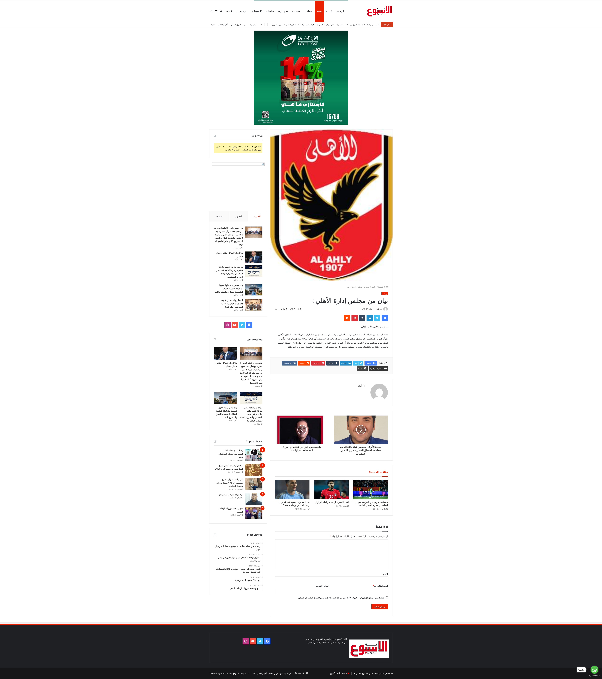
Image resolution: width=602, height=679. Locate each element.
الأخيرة (257, 216)
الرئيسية (340, 11)
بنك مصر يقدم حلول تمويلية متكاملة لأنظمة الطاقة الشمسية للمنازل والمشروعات (229, 288)
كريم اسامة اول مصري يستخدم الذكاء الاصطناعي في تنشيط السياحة (229, 482)
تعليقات (219, 216)
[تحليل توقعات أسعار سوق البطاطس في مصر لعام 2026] (253, 470)
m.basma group (217, 673)
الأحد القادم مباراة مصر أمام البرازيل (332, 502)
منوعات (255, 11)
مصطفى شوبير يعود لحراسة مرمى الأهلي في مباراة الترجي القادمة (372, 504)
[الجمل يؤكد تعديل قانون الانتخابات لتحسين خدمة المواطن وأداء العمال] (253, 305)
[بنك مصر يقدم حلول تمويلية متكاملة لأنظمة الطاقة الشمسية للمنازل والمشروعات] (253, 289)
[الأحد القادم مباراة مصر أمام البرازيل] (331, 489)
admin (379, 309)
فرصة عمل (241, 11)
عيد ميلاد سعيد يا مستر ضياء (230, 494)
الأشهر (238, 216)
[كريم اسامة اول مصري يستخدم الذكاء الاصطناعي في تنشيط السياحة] (253, 484)
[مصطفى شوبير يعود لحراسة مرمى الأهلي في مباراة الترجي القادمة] (370, 489)
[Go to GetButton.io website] (594, 676)
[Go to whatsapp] (594, 670)
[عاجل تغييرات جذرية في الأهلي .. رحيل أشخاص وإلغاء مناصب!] (292, 489)
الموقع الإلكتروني (322, 586)
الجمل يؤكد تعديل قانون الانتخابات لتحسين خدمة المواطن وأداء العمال (232, 303)
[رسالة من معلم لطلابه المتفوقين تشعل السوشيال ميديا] (253, 455)
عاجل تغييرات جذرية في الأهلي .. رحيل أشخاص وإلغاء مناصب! (294, 504)
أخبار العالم (223, 24)
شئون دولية (283, 11)
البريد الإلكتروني (380, 586)
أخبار (330, 11)
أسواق (309, 11)
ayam (344, 673)
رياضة (319, 11)
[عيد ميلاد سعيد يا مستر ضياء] (253, 499)
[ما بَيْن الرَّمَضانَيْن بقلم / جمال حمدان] (253, 257)
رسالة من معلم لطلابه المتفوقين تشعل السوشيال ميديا (231, 453)
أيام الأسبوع (335, 673)
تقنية (213, 24)
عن (245, 24)
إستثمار (297, 11)
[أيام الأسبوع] (379, 11)
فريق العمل (236, 24)
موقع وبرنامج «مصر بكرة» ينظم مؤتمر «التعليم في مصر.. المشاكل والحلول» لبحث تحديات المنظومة (251, 414)
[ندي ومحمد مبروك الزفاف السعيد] (253, 513)
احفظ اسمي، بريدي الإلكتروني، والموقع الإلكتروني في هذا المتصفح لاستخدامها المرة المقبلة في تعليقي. (341, 597)
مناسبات (270, 11)
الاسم (384, 574)
